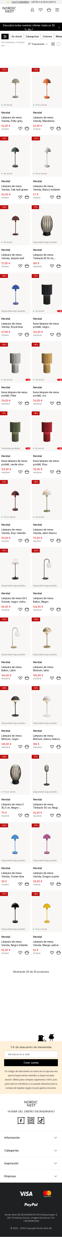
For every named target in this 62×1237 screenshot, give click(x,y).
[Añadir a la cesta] (27, 128)
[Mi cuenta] (32, 10)
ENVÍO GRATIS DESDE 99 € (33, 2)
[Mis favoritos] (41, 10)
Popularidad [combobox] (38, 44)
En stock (17, 36)
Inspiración (11, 1163)
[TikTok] (41, 1120)
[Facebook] (21, 1120)
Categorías (32, 36)
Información (12, 1137)
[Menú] (57, 10)
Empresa (10, 1176)
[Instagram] (31, 1120)
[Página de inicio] (9, 10)
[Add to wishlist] (20, 128)
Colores (47, 36)
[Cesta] (49, 10)
